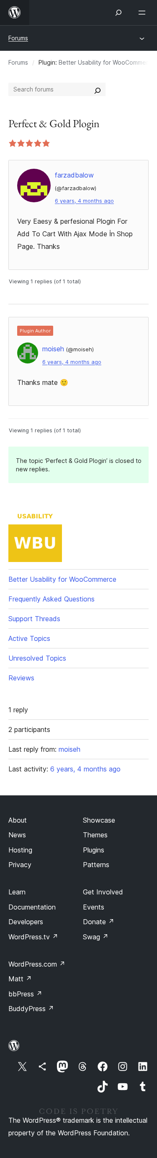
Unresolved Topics (37, 658)
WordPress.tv (33, 937)
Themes (95, 835)
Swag (95, 937)
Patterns (96, 864)
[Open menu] (143, 12)
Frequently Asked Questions (51, 599)
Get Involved (103, 892)
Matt (20, 979)
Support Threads (34, 618)
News (17, 835)
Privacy (19, 864)
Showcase (99, 820)
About (17, 820)
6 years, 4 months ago (84, 201)
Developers (25, 922)
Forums (18, 38)
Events (93, 907)
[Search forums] (98, 89)
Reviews (21, 678)
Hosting (20, 850)
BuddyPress (31, 1008)
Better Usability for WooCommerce (107, 62)
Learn (17, 892)
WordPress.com (36, 964)
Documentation (32, 907)
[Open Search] (118, 12)
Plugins (93, 850)
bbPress (25, 994)
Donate (98, 922)
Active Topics (29, 638)
